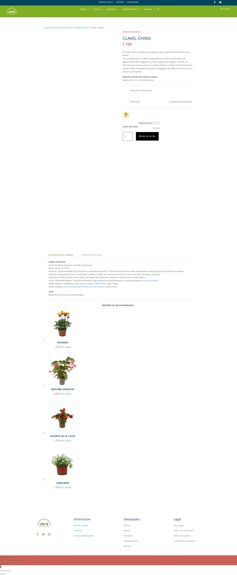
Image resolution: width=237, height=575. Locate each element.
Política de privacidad (184, 530)
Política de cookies (182, 535)
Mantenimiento (130, 9)
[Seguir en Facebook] (215, 2)
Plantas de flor (66, 27)
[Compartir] (6, 570)
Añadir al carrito (147, 136)
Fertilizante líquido (72, 286)
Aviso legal (179, 525)
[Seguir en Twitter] (220, 2)
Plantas (83, 9)
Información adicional (91, 255)
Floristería (111, 9)
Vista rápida (65, 347)
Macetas (148, 9)
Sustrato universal (149, 280)
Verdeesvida (132, 2)
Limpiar (156, 128)
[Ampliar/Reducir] (1, 570)
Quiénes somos (106, 2)
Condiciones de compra (184, 541)
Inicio (46, 27)
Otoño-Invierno (81, 27)
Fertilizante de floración (94, 286)
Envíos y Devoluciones (84, 535)
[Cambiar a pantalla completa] (4, 570)
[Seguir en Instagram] (49, 534)
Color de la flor (130, 126)
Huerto (97, 9)
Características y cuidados (61, 255)
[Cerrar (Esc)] (9, 570)
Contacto (120, 2)
